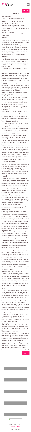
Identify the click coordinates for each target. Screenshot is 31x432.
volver (25, 10)
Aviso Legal (15, 428)
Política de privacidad (15, 426)
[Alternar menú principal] (28, 4)
